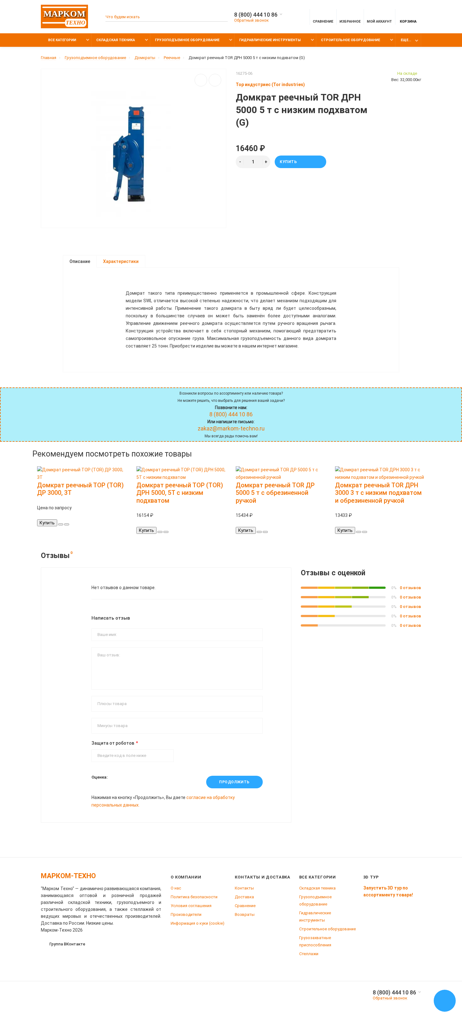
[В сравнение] (215, 80)
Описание (79, 261)
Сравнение (245, 905)
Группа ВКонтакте (67, 944)
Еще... (406, 40)
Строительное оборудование (350, 40)
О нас (176, 888)
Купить (288, 162)
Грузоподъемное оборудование (187, 40)
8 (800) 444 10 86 (256, 15)
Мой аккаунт (379, 21)
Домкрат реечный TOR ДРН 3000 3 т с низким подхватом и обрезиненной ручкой (378, 492)
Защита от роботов (112, 743)
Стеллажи (308, 953)
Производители (186, 914)
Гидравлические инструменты (270, 40)
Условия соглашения (191, 905)
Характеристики (121, 261)
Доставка (244, 897)
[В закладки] (201, 80)
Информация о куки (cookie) (197, 923)
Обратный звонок (251, 20)
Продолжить (234, 782)
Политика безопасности (194, 897)
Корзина (408, 21)
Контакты (244, 888)
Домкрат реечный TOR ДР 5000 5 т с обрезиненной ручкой (275, 492)
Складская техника (115, 40)
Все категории (61, 40)
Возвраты (245, 914)
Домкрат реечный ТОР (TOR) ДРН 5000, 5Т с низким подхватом (179, 492)
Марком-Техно (68, 876)
